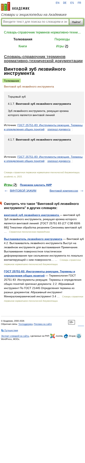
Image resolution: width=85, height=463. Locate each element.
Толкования (22, 39)
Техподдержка (25, 324)
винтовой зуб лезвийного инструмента (32, 215)
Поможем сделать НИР (36, 184)
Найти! (76, 22)
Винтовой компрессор (64, 190)
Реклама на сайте (43, 324)
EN (57, 3)
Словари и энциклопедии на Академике (34, 15)
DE (65, 3)
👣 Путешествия (9, 330)
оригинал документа (58, 129)
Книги (23, 46)
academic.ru (15, 6)
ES (72, 3)
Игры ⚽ (62, 46)
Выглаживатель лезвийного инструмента (33, 239)
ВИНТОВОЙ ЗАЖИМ (23, 190)
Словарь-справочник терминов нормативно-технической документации (42, 32)
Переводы (62, 39)
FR (79, 3)
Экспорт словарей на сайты (15, 336)
